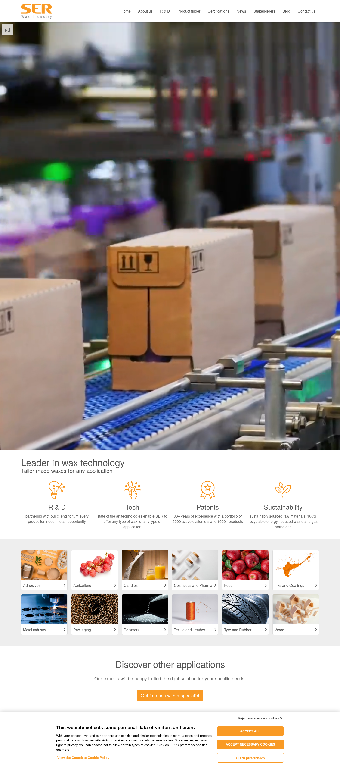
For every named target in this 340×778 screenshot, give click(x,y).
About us (145, 11)
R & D (165, 11)
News (241, 11)
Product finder (188, 11)
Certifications (218, 11)
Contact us (306, 11)
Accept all (250, 731)
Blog (286, 11)
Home (126, 11)
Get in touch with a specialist (170, 695)
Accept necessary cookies (250, 744)
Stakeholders (264, 11)
